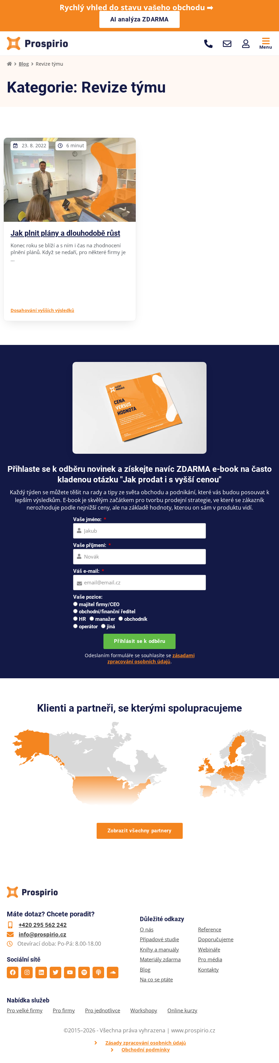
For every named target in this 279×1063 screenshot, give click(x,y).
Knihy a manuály (159, 949)
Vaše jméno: (88, 519)
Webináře (209, 949)
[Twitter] (55, 972)
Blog (24, 64)
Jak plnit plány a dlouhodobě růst (65, 233)
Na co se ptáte (156, 979)
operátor (88, 627)
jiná (111, 627)
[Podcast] (98, 972)
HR (82, 619)
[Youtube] (70, 972)
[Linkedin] (41, 972)
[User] (245, 43)
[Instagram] (27, 972)
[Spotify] (84, 972)
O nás (146, 929)
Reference (209, 929)
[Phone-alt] (208, 43)
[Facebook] (12, 972)
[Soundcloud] (112, 972)
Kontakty (208, 969)
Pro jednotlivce (102, 1010)
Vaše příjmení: (90, 545)
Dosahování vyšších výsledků (42, 310)
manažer (105, 619)
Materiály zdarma (160, 959)
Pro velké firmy (25, 1010)
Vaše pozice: (87, 597)
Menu (265, 47)
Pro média (210, 959)
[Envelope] (226, 43)
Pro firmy (64, 1010)
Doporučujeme (215, 939)
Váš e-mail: (87, 571)
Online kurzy (182, 1010)
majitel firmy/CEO (99, 604)
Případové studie (159, 939)
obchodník (135, 619)
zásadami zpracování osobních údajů (151, 658)
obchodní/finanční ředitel (107, 612)
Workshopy (143, 1010)
